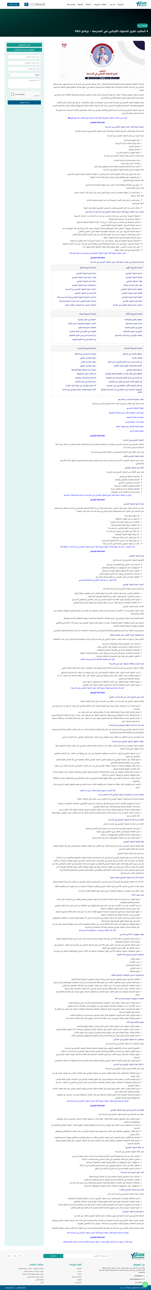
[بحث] (26, 4)
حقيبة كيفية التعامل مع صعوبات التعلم (130, 426)
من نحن (112, 4)
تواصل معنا (71, 4)
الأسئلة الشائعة (21, 1287)
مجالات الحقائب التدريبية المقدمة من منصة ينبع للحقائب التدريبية (94, 117)
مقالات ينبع (141, 25)
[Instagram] (14, 1256)
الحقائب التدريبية (101, 4)
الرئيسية (121, 4)
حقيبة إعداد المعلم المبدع (134, 422)
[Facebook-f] (20, 1256)
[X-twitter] (9, 1256)
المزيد (42, 1282)
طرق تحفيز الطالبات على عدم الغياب (93, 790)
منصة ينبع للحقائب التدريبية (73, 495)
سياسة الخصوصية (10, 1287)
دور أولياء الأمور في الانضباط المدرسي (92, 580)
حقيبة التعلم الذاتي (137, 431)
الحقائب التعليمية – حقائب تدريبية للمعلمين (31, 1268)
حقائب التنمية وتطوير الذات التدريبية (33, 1274)
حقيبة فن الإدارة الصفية (135, 417)
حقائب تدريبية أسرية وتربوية (35, 1277)
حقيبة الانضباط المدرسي (135, 408)
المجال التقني (40, 1279)
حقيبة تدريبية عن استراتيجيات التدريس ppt (94, 930)
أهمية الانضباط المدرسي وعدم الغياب (93, 659)
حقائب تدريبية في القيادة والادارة (34, 1271)
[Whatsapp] (145, 1284)
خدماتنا (88, 4)
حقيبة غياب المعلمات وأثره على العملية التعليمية (126, 412)
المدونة (80, 4)
